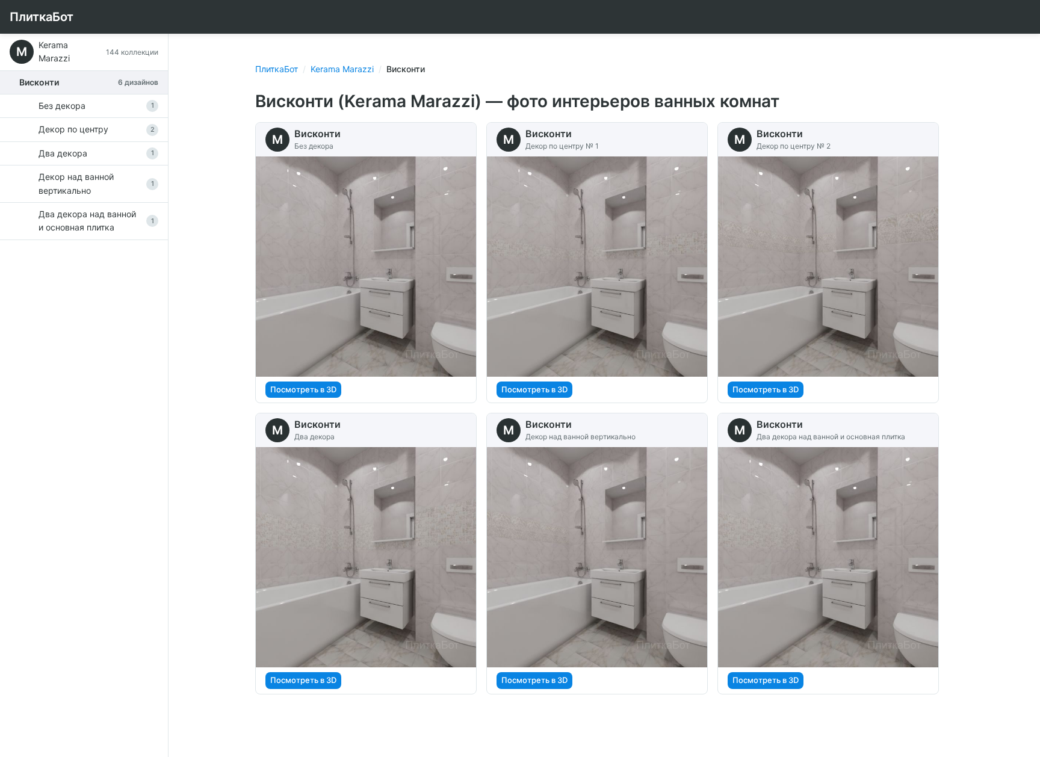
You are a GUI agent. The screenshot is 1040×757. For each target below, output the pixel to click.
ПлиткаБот (41, 17)
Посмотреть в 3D (303, 389)
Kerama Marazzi (342, 69)
